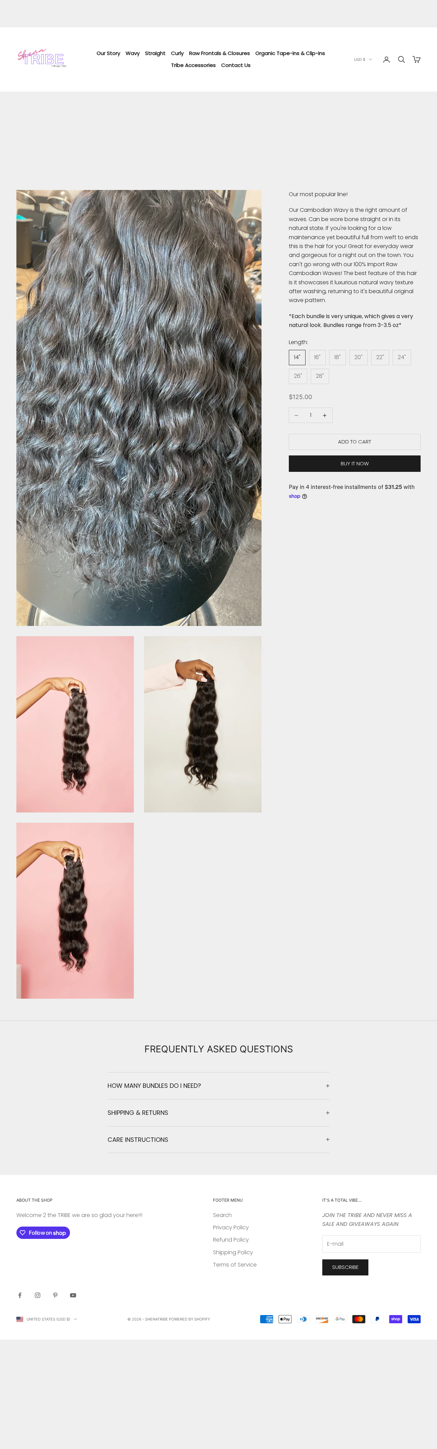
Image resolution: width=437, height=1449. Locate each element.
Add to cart (354, 442)
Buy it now (355, 463)
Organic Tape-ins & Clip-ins (290, 53)
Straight (155, 53)
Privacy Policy (231, 1227)
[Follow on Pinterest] (55, 1295)
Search (222, 1215)
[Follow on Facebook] (19, 1295)
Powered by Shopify (189, 1319)
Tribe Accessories (193, 65)
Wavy (133, 53)
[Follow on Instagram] (37, 1295)
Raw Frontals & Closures (219, 53)
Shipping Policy (233, 1252)
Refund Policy (231, 1240)
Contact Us (236, 65)
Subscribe (345, 1267)
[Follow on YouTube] (73, 1295)
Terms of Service (235, 1265)
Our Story (108, 53)
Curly (177, 53)
